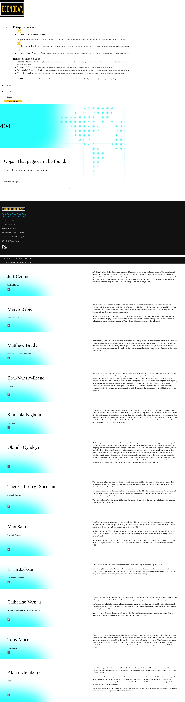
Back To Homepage (11, 182)
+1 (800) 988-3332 (8, 224)
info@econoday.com (9, 228)
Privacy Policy (28, 258)
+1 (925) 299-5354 (8, 220)
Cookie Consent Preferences (12, 258)
